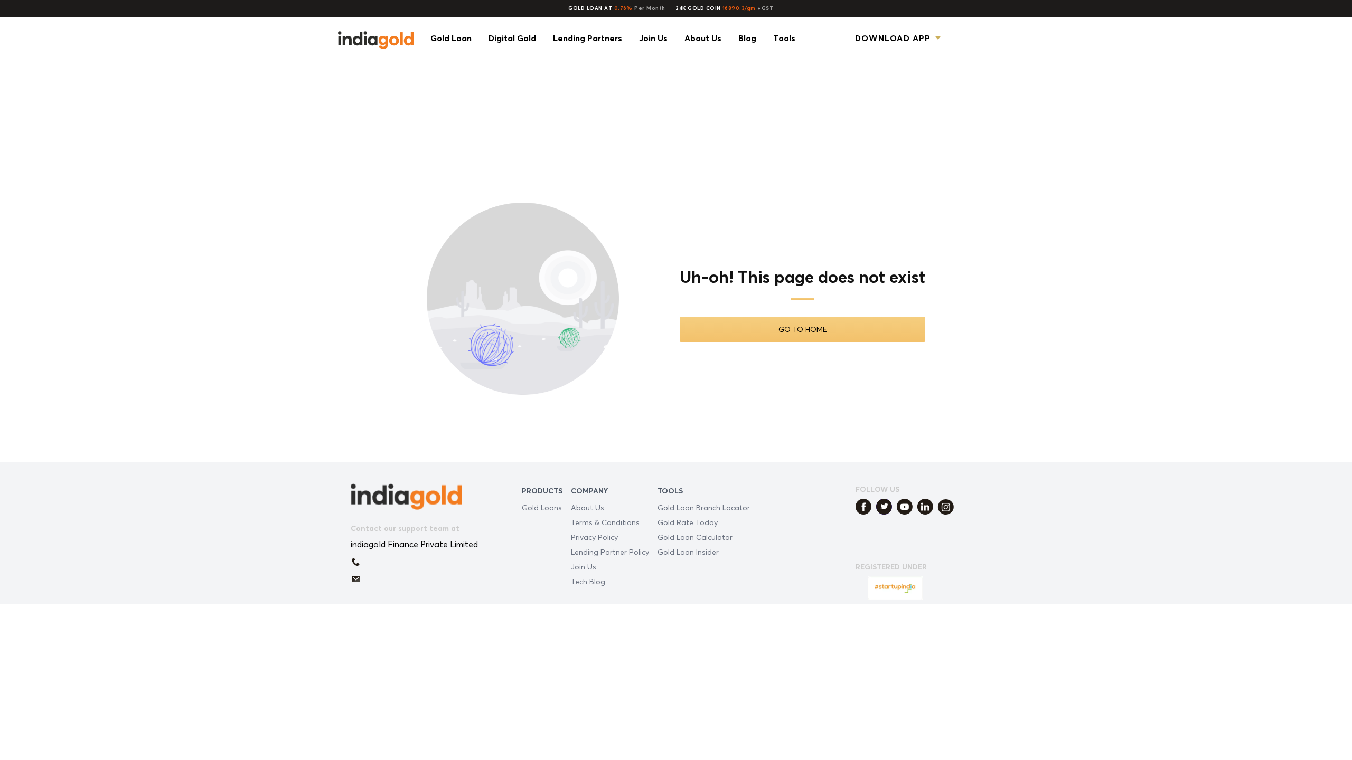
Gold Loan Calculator (695, 537)
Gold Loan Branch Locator (704, 507)
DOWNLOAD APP (893, 38)
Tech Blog (588, 581)
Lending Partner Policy (610, 551)
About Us (587, 507)
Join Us (583, 566)
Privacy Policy (594, 537)
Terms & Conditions (605, 522)
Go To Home (802, 329)
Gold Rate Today (688, 522)
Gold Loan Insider (688, 551)
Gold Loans (542, 507)
